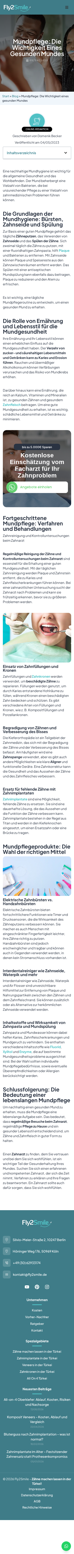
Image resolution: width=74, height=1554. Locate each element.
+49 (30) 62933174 (27, 1263)
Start (5, 96)
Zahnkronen (41, 676)
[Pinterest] (37, 1286)
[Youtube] (26, 1286)
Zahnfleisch (12, 404)
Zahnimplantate (15, 799)
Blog (15, 96)
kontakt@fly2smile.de (30, 1274)
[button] (66, 7)
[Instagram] (47, 1286)
